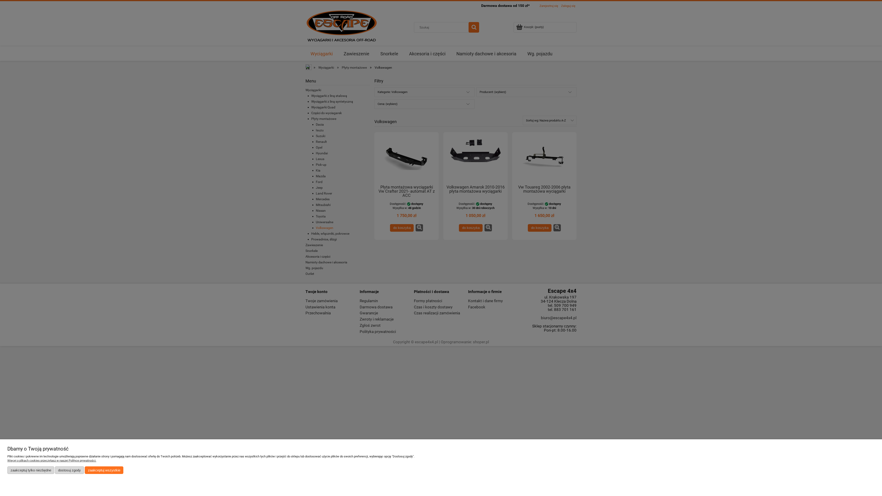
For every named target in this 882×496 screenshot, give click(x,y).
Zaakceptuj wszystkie (104, 470)
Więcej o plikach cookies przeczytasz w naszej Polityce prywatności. (51, 460)
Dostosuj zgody (69, 470)
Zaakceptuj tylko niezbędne (31, 470)
